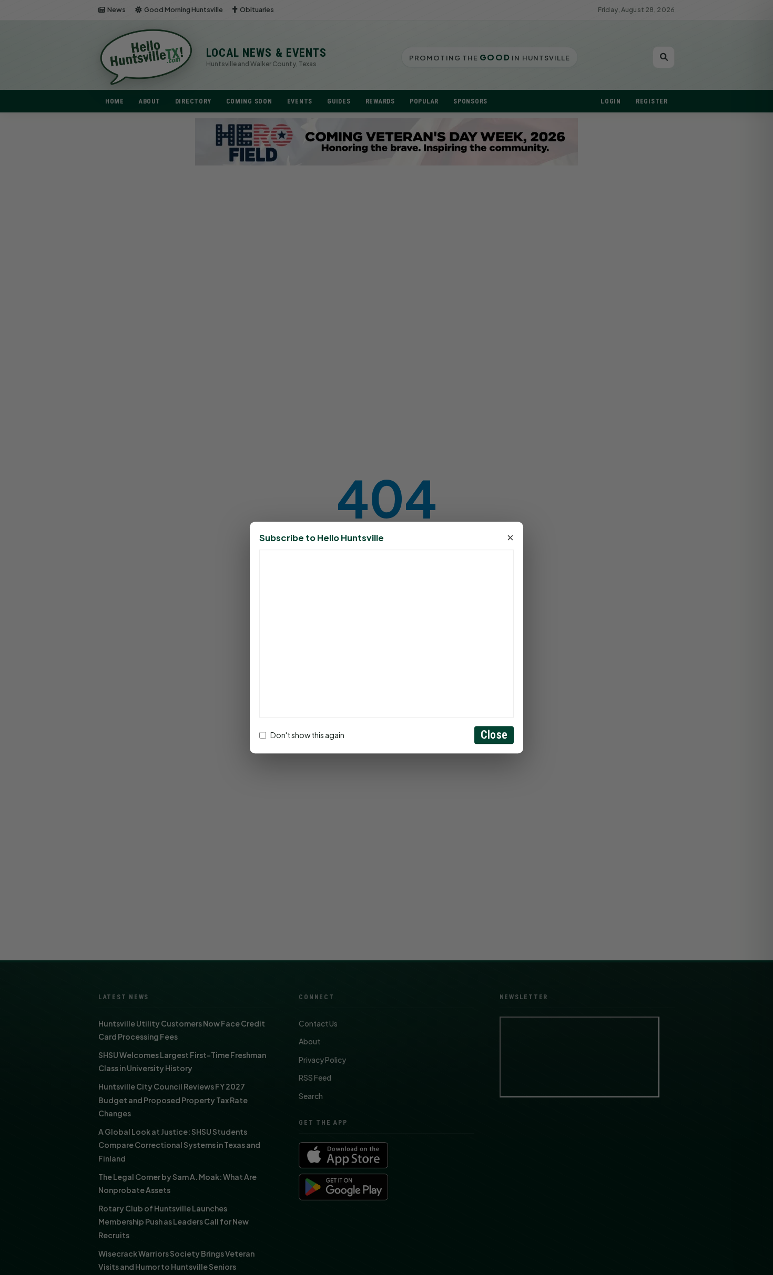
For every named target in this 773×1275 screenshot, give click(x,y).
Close (494, 734)
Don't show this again (307, 735)
